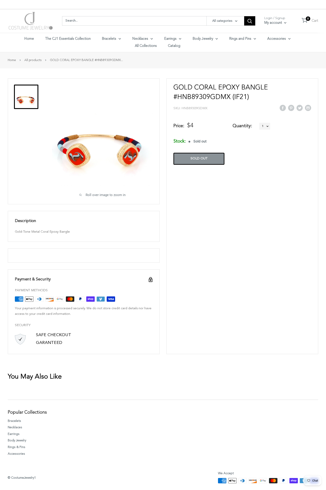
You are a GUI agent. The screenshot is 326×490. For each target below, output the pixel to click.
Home (29, 39)
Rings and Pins (240, 39)
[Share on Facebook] (283, 107)
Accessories (276, 39)
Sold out (199, 158)
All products (32, 60)
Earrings (170, 39)
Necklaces (140, 39)
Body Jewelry (202, 39)
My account (273, 23)
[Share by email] (308, 107)
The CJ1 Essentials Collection (68, 39)
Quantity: (242, 126)
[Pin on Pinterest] (291, 107)
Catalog (174, 46)
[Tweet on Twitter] (300, 107)
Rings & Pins (16, 447)
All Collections (146, 46)
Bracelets (109, 39)
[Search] (249, 21)
